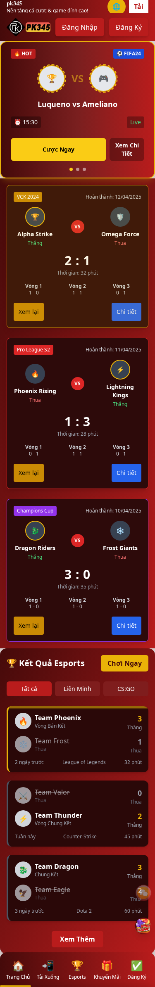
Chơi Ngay (124, 663)
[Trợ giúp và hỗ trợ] (143, 893)
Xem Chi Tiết (127, 149)
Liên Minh (77, 689)
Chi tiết (126, 473)
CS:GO (126, 689)
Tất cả (29, 689)
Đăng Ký (129, 27)
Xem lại (29, 473)
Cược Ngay (58, 149)
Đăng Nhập (80, 27)
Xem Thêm (77, 939)
